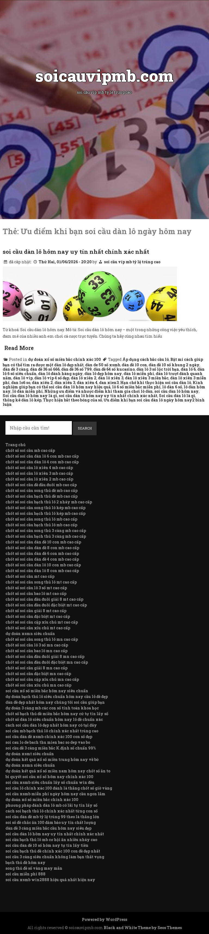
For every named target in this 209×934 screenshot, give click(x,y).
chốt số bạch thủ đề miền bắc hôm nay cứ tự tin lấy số (56, 713)
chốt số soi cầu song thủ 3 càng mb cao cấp (45, 530)
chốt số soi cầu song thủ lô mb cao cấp (41, 519)
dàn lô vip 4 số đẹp (51, 377)
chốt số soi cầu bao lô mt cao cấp (35, 593)
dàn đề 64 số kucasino (114, 369)
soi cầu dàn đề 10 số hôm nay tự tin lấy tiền (46, 845)
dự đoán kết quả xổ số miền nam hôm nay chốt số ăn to (57, 770)
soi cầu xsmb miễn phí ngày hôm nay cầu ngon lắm (55, 793)
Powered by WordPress (104, 919)
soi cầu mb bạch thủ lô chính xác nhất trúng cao (51, 730)
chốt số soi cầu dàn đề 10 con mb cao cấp (43, 542)
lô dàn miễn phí (27, 391)
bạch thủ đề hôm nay (25, 862)
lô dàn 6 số (172, 386)
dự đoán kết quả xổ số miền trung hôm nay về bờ (52, 759)
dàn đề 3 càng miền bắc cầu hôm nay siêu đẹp (48, 828)
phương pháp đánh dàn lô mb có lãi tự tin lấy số (51, 805)
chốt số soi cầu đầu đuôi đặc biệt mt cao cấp (46, 604)
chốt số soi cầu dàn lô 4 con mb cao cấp (42, 461)
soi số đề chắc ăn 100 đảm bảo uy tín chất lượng (50, 822)
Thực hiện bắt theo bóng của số (72, 400)
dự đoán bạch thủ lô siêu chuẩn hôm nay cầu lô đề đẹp (56, 696)
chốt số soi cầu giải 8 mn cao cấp (36, 667)
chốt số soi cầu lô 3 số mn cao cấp (36, 645)
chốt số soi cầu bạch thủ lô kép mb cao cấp (45, 513)
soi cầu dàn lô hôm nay (176, 391)
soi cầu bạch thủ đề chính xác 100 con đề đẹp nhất (52, 851)
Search (85, 428)
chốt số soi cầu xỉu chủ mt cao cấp (37, 627)
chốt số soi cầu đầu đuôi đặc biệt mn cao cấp (46, 662)
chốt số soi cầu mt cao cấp (29, 576)
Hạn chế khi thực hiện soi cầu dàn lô (155, 382)
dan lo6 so (20, 382)
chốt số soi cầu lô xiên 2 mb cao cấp (39, 479)
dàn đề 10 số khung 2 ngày (174, 364)
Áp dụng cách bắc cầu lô (145, 359)
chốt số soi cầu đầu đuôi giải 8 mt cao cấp (44, 599)
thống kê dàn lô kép (22, 400)
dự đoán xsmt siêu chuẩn (29, 753)
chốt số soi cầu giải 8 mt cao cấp (35, 610)
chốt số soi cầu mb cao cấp (30, 450)
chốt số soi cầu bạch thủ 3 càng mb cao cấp (45, 536)
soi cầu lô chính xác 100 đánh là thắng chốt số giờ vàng (58, 788)
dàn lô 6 (188, 369)
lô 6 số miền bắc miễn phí (136, 386)
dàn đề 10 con (134, 364)
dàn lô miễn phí (139, 373)
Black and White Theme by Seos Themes (143, 927)
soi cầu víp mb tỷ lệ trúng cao (132, 261)
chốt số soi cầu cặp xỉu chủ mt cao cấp (41, 622)
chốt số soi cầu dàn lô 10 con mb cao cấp (43, 564)
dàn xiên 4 (87, 382)
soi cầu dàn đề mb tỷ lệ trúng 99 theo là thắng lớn (52, 816)
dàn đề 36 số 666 (45, 369)
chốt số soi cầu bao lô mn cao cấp (36, 650)
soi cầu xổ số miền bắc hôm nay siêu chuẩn (46, 690)
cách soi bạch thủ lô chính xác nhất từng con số (51, 811)
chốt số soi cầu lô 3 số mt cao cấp (36, 587)
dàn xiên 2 (42, 382)
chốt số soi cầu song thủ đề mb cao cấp (41, 490)
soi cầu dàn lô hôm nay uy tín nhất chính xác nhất (76, 251)
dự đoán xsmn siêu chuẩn (30, 633)
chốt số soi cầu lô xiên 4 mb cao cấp (39, 467)
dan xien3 (109, 382)
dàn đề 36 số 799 (76, 369)
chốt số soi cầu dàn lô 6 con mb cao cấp (42, 456)
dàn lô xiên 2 (83, 377)
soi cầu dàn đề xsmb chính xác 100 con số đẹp (48, 736)
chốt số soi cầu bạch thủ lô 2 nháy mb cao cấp (48, 501)
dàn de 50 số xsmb (102, 364)
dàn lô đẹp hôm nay (103, 373)
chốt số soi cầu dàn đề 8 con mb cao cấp (42, 547)
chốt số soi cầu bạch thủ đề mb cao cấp (41, 496)
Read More (19, 347)
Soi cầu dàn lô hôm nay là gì (30, 395)
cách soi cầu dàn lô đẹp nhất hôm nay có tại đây (51, 725)
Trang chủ (15, 444)
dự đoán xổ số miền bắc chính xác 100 (64, 359)
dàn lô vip (23, 377)
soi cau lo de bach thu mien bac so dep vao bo (47, 742)
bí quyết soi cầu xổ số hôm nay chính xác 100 (49, 776)
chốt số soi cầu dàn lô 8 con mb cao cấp (42, 570)
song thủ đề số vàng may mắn (33, 868)
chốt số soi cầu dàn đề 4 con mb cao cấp (42, 559)
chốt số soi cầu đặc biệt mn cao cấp (38, 673)
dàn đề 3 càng (15, 369)
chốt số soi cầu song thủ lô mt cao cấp (41, 582)
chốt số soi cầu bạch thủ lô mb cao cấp (41, 524)
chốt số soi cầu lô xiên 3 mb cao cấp (39, 473)
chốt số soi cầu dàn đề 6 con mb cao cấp (42, 553)
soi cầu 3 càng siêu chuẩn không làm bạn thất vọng (54, 856)
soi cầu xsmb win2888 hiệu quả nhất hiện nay (50, 879)
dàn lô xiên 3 (110, 377)
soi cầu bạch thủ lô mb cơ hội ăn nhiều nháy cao (51, 839)
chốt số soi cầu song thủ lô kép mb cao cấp (45, 507)
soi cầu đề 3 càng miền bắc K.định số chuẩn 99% (50, 748)
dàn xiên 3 (64, 382)
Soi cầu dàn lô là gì (177, 395)
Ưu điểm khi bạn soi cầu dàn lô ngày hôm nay (148, 400)
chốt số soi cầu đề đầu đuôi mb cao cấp (41, 484)
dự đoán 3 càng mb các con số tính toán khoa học (52, 708)
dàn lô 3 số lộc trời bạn (157, 369)
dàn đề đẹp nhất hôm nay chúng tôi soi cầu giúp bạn (55, 702)
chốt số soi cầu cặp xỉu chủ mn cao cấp (42, 679)
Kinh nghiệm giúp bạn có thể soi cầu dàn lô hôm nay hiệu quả (103, 384)
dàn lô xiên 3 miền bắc (146, 377)
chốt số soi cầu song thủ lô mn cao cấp (41, 639)
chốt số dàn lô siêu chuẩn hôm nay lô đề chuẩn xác (54, 719)
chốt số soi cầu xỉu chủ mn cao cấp (38, 685)
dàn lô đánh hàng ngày (60, 373)
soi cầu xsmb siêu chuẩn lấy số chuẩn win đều (49, 782)
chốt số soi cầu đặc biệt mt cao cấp (37, 616)
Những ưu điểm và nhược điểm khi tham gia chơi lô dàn (98, 391)
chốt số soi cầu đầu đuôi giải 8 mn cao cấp (44, 656)
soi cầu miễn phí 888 (25, 873)
